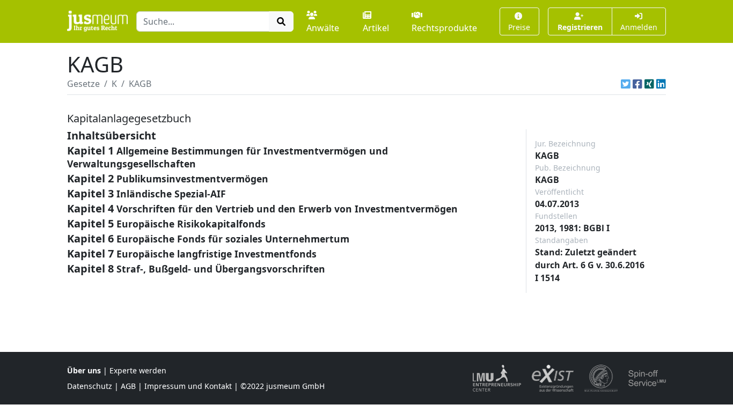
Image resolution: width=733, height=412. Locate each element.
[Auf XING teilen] (649, 83)
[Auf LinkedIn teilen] (661, 83)
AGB (128, 386)
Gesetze (83, 84)
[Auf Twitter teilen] (626, 83)
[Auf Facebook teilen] (637, 83)
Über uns (84, 370)
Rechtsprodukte (444, 28)
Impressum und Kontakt (188, 386)
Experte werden (137, 370)
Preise (519, 27)
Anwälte (322, 28)
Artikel (376, 28)
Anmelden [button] (638, 27)
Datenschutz (89, 386)
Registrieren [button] (580, 27)
